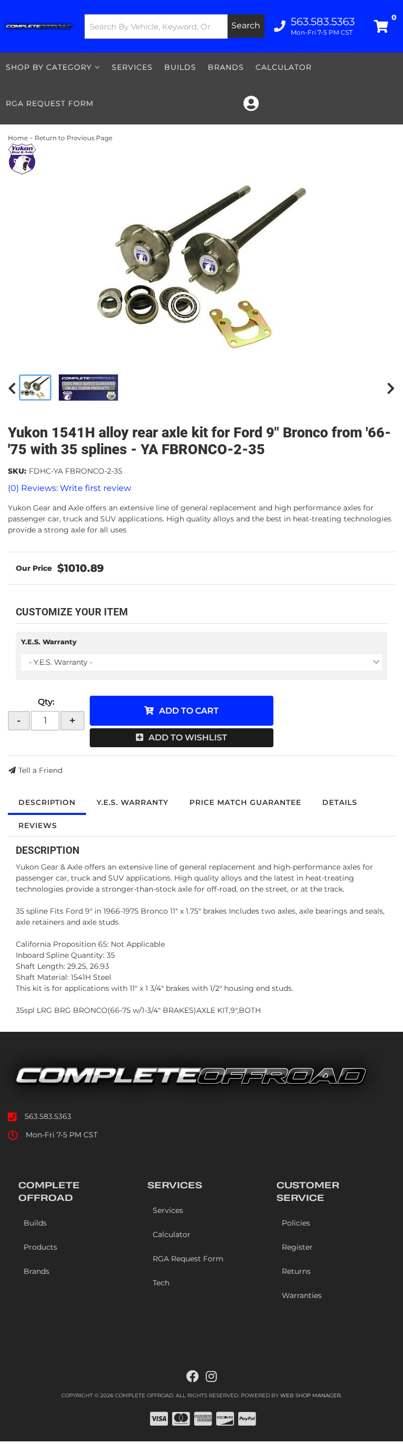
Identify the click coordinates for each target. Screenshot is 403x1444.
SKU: (17, 471)
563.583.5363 (48, 1116)
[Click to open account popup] (251, 103)
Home (18, 138)
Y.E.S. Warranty (49, 641)
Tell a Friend (40, 770)
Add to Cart (189, 711)
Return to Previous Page (73, 138)
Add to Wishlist (188, 737)
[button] (174, 26)
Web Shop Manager (310, 1395)
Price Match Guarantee (245, 802)
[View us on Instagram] (211, 1377)
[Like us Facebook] (192, 1377)
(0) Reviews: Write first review (69, 488)
